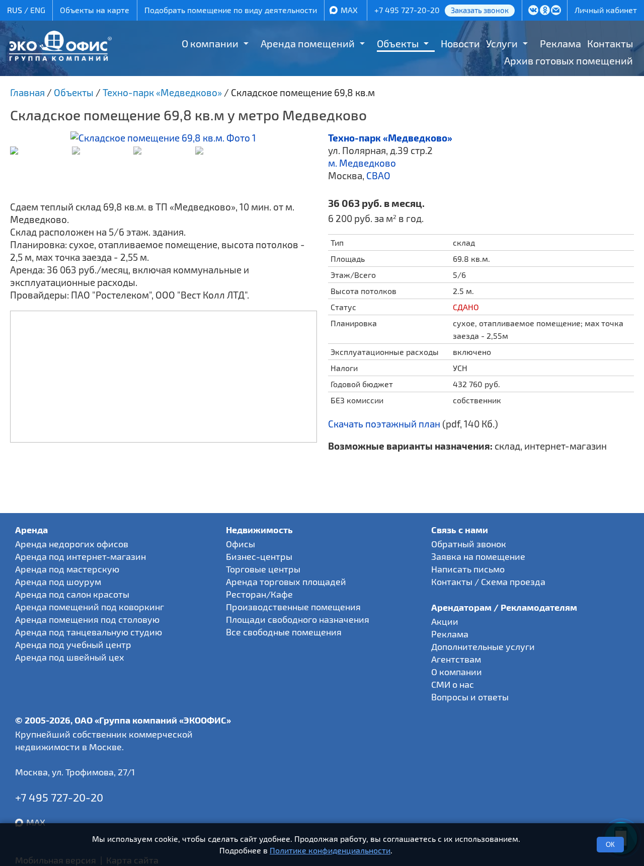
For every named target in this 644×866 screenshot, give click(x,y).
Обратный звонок (468, 543)
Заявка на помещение (478, 556)
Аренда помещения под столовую (87, 619)
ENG (37, 10)
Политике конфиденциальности (330, 850)
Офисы (240, 543)
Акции (444, 621)
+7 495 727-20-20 (407, 10)
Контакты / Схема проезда (488, 581)
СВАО (378, 175)
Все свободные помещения (284, 631)
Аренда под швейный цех (69, 657)
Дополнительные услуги (483, 646)
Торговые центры (263, 568)
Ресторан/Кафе (259, 594)
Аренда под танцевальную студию (88, 631)
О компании (210, 43)
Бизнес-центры (259, 556)
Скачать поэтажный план (384, 423)
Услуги (502, 43)
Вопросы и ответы (470, 696)
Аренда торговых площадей (286, 581)
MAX (349, 10)
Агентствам (456, 659)
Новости (460, 43)
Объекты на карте (94, 10)
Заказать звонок (480, 10)
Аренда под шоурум (58, 581)
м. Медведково (362, 163)
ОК (610, 844)
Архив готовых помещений (568, 60)
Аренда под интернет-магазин (80, 556)
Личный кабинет (606, 10)
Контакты (610, 43)
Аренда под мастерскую (67, 568)
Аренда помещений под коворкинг (89, 606)
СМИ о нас (452, 684)
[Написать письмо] (556, 11)
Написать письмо (468, 568)
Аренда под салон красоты (72, 594)
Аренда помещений (308, 43)
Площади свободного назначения (297, 619)
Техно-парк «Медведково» (390, 137)
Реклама (560, 43)
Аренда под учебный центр (73, 644)
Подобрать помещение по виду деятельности (230, 10)
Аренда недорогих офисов (71, 543)
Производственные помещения (293, 606)
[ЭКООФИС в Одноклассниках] (544, 11)
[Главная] (60, 57)
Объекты (398, 43)
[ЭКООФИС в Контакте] (533, 11)
